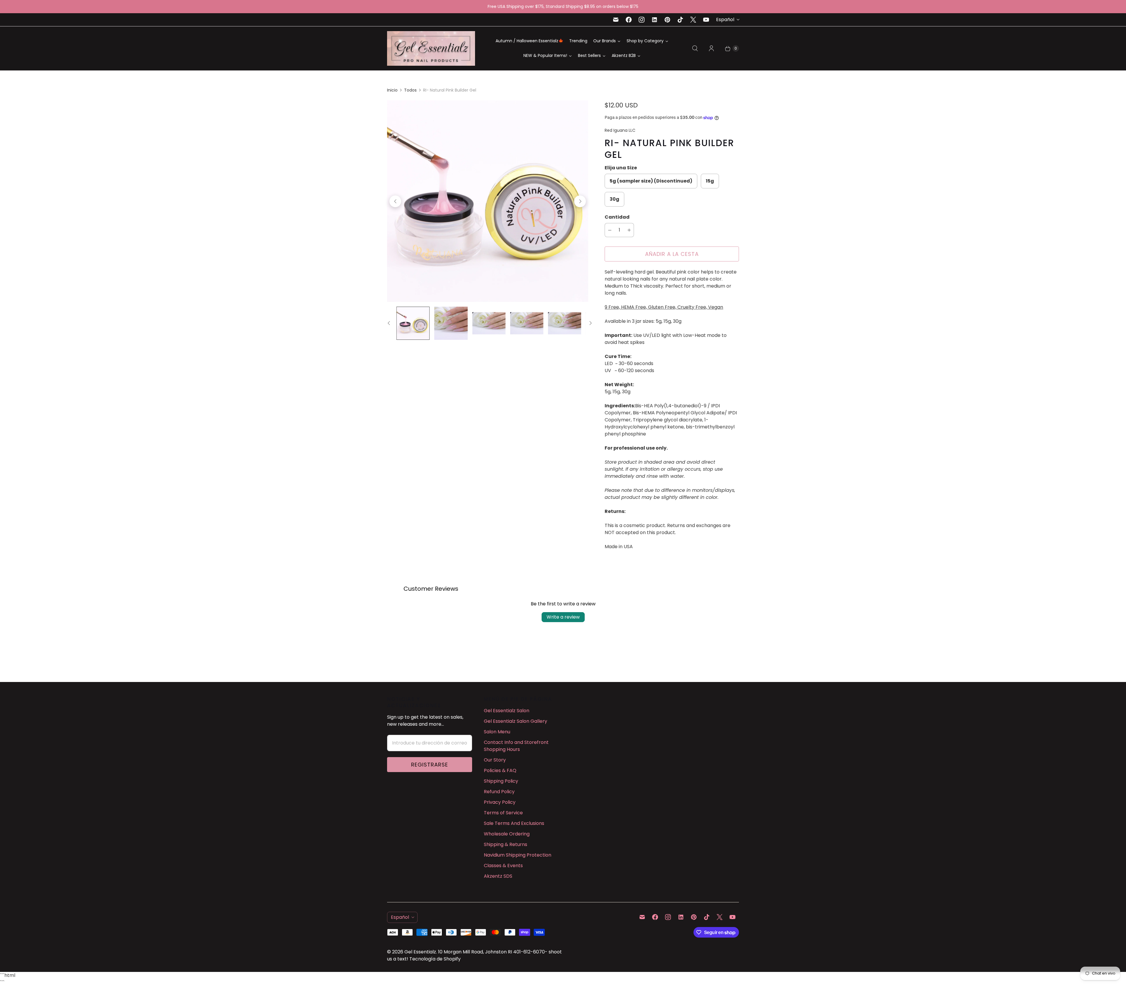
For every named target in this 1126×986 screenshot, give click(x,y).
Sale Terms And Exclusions (514, 823)
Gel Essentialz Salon (506, 710)
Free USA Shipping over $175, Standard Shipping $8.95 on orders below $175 (563, 6)
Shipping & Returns (505, 844)
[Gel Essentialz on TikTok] (680, 19)
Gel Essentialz (420, 951)
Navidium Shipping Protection (517, 855)
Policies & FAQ (500, 770)
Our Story (495, 760)
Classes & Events (503, 865)
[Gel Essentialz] (431, 48)
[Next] (580, 201)
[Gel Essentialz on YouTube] (706, 19)
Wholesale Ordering (507, 833)
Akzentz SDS (498, 876)
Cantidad (617, 217)
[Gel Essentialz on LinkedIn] (654, 19)
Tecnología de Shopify (435, 958)
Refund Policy (499, 791)
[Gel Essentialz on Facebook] (628, 19)
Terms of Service (503, 812)
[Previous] (395, 201)
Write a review (563, 617)
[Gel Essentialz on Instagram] (641, 19)
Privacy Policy (499, 802)
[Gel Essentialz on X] (693, 19)
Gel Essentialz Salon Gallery (515, 721)
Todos (410, 90)
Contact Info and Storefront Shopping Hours (516, 746)
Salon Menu (497, 731)
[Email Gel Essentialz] (615, 19)
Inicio (392, 90)
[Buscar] (695, 48)
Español (725, 19)
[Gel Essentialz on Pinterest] (667, 19)
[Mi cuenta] (711, 48)
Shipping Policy (501, 781)
